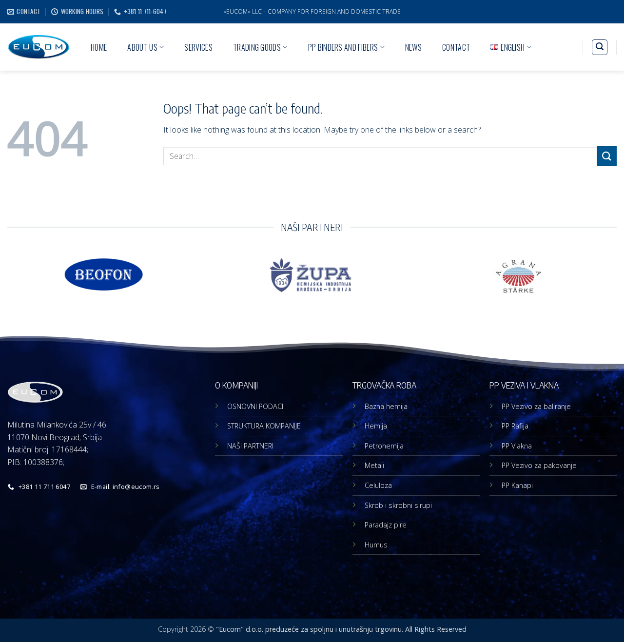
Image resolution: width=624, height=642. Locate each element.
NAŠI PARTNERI (250, 445)
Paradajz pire (386, 524)
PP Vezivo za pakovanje (539, 465)
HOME (99, 47)
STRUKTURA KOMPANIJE (264, 425)
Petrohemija (384, 445)
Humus (376, 544)
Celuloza (378, 485)
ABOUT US (142, 47)
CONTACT (456, 47)
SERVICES (198, 47)
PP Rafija (515, 425)
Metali (374, 465)
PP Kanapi (517, 485)
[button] (599, 47)
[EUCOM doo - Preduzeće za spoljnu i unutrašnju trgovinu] (38, 47)
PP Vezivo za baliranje (536, 406)
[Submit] (607, 155)
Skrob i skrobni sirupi (398, 505)
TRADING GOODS (257, 47)
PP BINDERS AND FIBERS (343, 47)
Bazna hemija (386, 406)
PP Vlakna (517, 445)
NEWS (413, 47)
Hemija (376, 425)
